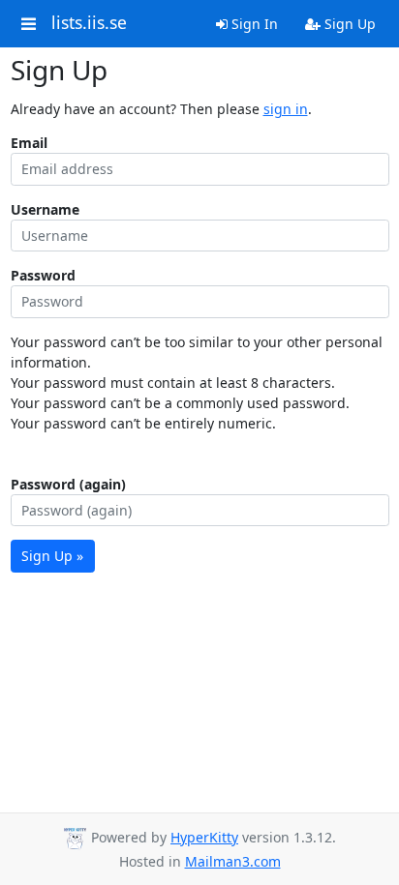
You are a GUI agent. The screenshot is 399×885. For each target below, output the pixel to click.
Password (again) (68, 484)
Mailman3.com (233, 861)
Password (43, 275)
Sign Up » (52, 555)
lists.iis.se (89, 23)
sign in (285, 109)
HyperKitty (204, 837)
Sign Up (348, 24)
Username (45, 209)
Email (29, 142)
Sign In (253, 24)
